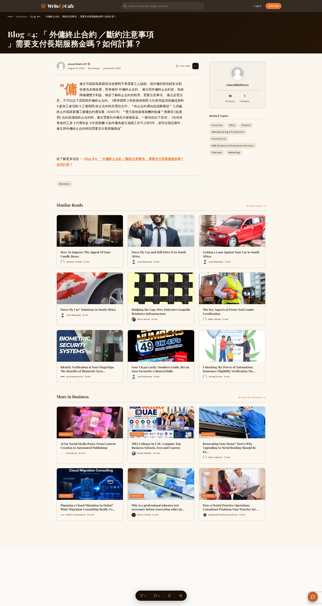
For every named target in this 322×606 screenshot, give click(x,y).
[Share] (180, 595)
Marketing (234, 152)
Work (232, 125)
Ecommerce (219, 138)
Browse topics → (256, 205)
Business (21, 16)
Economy (217, 125)
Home (10, 16)
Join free (273, 6)
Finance (246, 125)
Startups (217, 152)
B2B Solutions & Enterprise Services (233, 145)
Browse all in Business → (252, 397)
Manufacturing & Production (228, 131)
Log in (257, 6)
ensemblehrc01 (77, 64)
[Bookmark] (169, 595)
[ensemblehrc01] (61, 66)
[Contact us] (313, 597)
